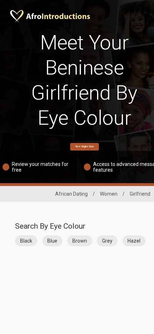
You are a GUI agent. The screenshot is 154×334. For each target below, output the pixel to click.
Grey (107, 241)
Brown (79, 241)
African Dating (71, 194)
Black (26, 241)
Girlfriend (140, 194)
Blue (52, 241)
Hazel (133, 241)
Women (108, 194)
